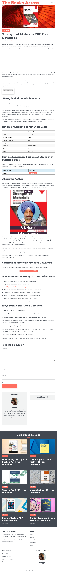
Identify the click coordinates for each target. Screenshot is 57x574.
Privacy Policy (33, 542)
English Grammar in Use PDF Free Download (42, 519)
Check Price (33, 173)
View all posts (15, 420)
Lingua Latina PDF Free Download (42, 491)
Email (4, 369)
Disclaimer (4, 561)
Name (4, 363)
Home (31, 534)
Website (4, 375)
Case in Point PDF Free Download (14, 491)
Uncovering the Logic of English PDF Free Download (14, 462)
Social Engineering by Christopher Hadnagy (15, 287)
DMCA (31, 545)
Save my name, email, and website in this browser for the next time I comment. (21, 382)
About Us (32, 537)
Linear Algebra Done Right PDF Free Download (40, 462)
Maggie (13, 40)
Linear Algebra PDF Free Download (12, 519)
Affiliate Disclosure (6, 556)
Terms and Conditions (7, 559)
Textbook (6, 30)
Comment (4, 348)
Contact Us (32, 540)
